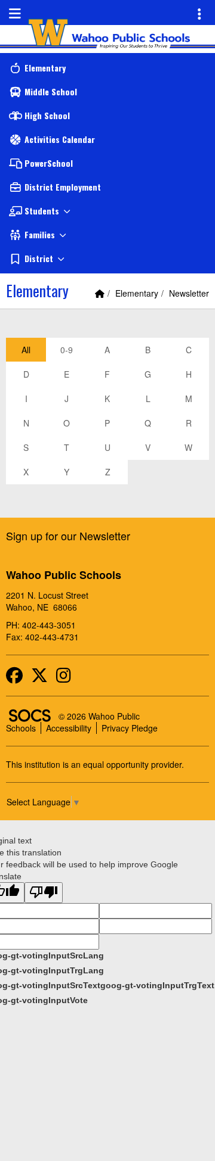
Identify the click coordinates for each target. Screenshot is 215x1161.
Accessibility (68, 728)
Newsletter (189, 293)
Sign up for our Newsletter (68, 535)
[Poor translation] (43, 892)
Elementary (136, 293)
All (26, 350)
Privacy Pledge (130, 728)
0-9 (66, 350)
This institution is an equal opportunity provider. (95, 764)
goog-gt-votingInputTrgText (157, 985)
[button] (107, 211)
